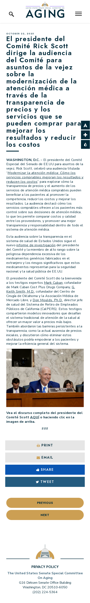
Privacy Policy (45, 566)
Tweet (47, 481)
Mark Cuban (53, 282)
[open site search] (11, 9)
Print (47, 445)
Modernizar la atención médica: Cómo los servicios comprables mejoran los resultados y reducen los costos (45, 177)
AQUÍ (34, 417)
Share (47, 469)
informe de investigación (35, 245)
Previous (45, 503)
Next (45, 515)
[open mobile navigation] (78, 14)
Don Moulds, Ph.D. (48, 300)
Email (47, 457)
